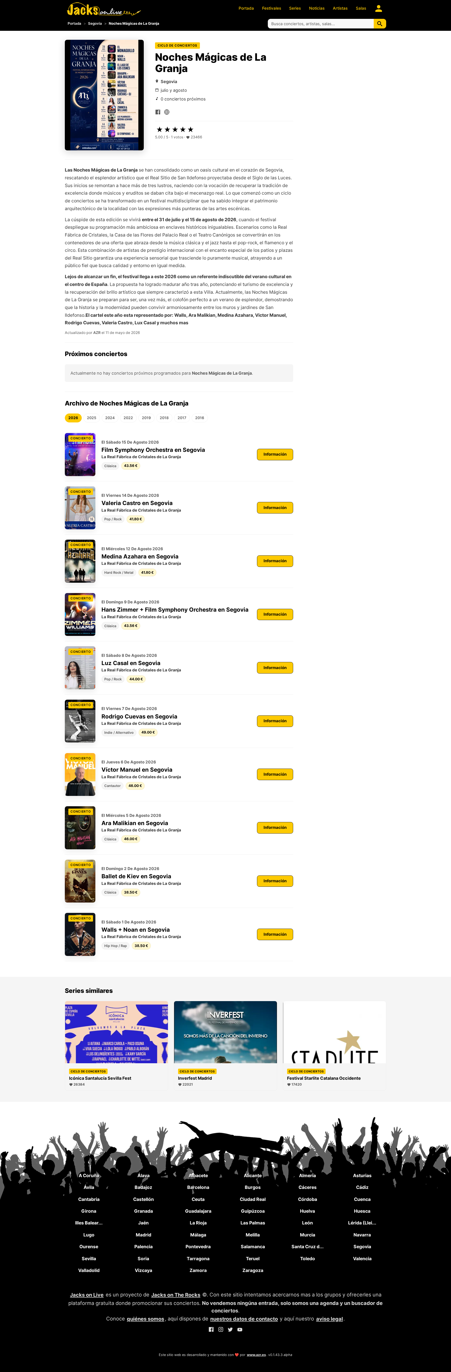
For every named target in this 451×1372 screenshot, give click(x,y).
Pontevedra (198, 1246)
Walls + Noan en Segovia (135, 929)
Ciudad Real (253, 1199)
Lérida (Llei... (362, 1223)
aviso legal (329, 1319)
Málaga (198, 1235)
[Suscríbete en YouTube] (240, 1330)
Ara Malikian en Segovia (134, 823)
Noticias (317, 8)
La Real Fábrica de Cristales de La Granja (141, 456)
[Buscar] (380, 23)
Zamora (198, 1270)
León (307, 1223)
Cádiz (362, 1187)
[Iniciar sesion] (378, 8)
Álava (143, 1175)
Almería (307, 1175)
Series (295, 8)
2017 (182, 418)
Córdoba (307, 1199)
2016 (199, 418)
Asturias (362, 1175)
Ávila (89, 1187)
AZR (97, 332)
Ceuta (198, 1199)
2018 (164, 418)
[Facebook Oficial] (158, 111)
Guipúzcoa (253, 1211)
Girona (88, 1211)
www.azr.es (256, 1355)
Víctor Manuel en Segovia (136, 769)
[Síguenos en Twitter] (230, 1330)
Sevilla (89, 1258)
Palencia (143, 1246)
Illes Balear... (89, 1223)
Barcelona (198, 1187)
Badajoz (143, 1187)
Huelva (307, 1211)
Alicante (253, 1175)
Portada (246, 8)
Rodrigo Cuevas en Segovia (139, 716)
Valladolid (89, 1270)
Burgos (253, 1187)
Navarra (362, 1235)
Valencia (362, 1258)
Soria (143, 1258)
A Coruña (89, 1175)
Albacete (198, 1175)
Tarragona (198, 1258)
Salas (361, 8)
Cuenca (362, 1199)
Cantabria (89, 1199)
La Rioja (198, 1223)
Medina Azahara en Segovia (140, 556)
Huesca (362, 1211)
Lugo (88, 1235)
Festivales (271, 8)
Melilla (253, 1235)
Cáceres (308, 1187)
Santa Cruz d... (308, 1246)
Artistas (340, 8)
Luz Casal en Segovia (130, 663)
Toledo (307, 1258)
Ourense (88, 1246)
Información (275, 454)
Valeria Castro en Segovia (137, 503)
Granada (143, 1211)
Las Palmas (253, 1223)
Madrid (143, 1235)
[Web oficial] (167, 111)
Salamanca (253, 1246)
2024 (110, 418)
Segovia (95, 23)
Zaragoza (252, 1270)
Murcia (307, 1235)
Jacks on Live (87, 1295)
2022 (128, 418)
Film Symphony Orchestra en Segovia (153, 449)
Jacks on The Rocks (175, 1295)
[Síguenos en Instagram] (220, 1330)
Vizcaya (143, 1270)
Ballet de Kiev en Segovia (136, 876)
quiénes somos (145, 1319)
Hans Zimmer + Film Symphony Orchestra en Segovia (175, 609)
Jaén (143, 1223)
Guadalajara (198, 1211)
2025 (91, 418)
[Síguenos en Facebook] (211, 1330)
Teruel (253, 1258)
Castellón (143, 1199)
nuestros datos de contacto (244, 1319)
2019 (146, 418)
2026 (73, 418)
